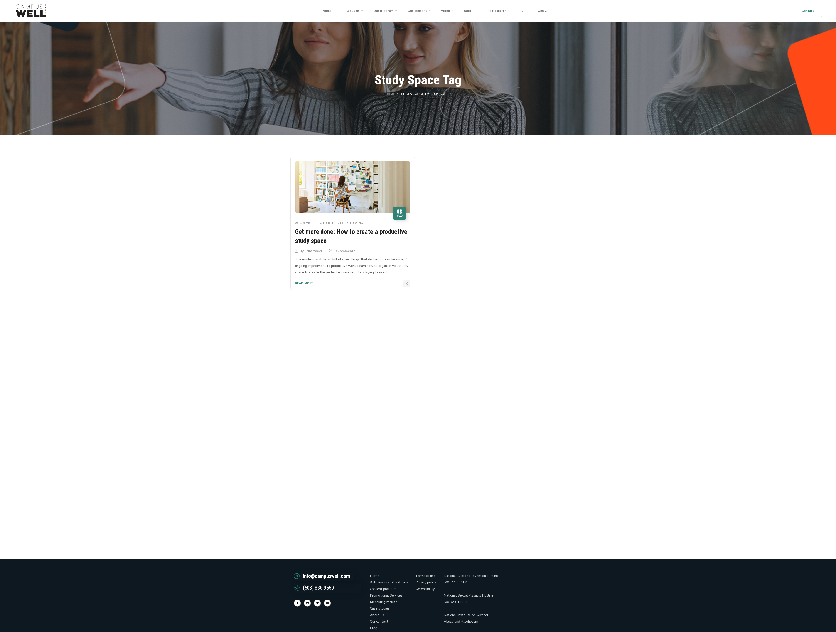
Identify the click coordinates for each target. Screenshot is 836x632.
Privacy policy (425, 582)
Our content (379, 621)
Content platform (383, 588)
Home (390, 94)
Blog (373, 628)
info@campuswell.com (326, 576)
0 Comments (345, 251)
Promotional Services (386, 595)
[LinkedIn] (317, 603)
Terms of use (425, 575)
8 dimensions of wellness (389, 582)
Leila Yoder (313, 251)
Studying (355, 223)
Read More (304, 283)
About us (377, 615)
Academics (304, 223)
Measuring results (383, 602)
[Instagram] (307, 603)
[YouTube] (327, 603)
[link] (31, 10)
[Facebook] (297, 603)
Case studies (380, 608)
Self (340, 223)
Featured (325, 223)
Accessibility (425, 588)
